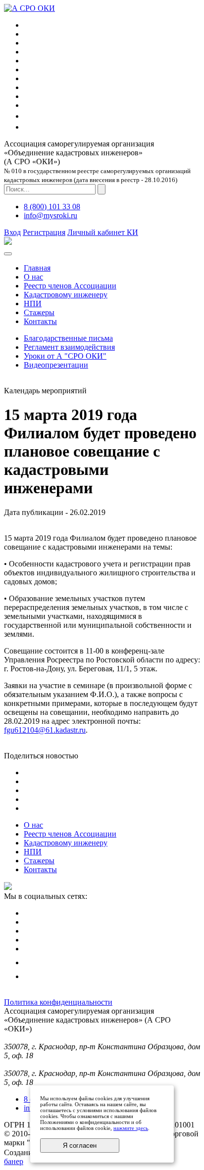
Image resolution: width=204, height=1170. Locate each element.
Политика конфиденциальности (58, 1002)
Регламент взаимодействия (69, 347)
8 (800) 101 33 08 (52, 206)
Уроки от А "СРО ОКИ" (65, 356)
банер (13, 1161)
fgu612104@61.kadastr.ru (45, 730)
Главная (37, 268)
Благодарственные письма (68, 338)
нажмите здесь (130, 1128)
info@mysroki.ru (50, 215)
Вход (12, 232)
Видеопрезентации (56, 365)
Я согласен (80, 1145)
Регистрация (44, 232)
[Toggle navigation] (8, 253)
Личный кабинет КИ (102, 232)
